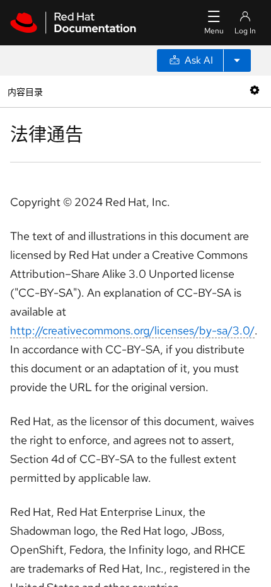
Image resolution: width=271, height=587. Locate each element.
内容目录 (25, 91)
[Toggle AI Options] (237, 60)
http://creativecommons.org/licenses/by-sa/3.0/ (132, 330)
